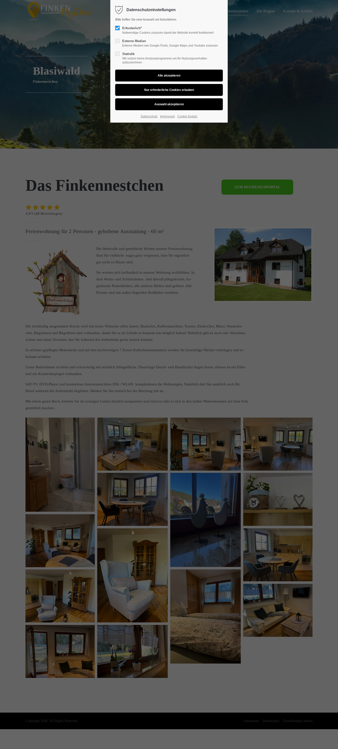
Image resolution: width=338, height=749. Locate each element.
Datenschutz (149, 116)
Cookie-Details (187, 116)
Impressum (167, 116)
